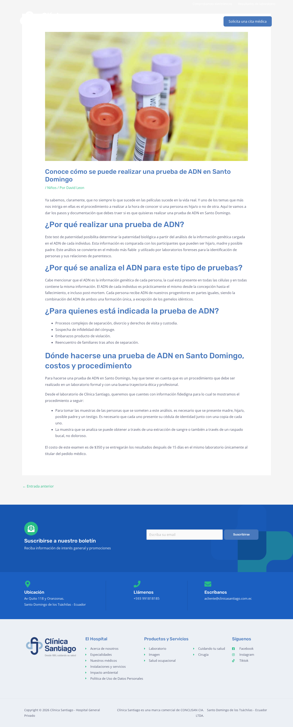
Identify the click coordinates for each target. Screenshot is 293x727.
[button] (248, 21)
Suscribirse (241, 534)
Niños (52, 187)
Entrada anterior (38, 486)
